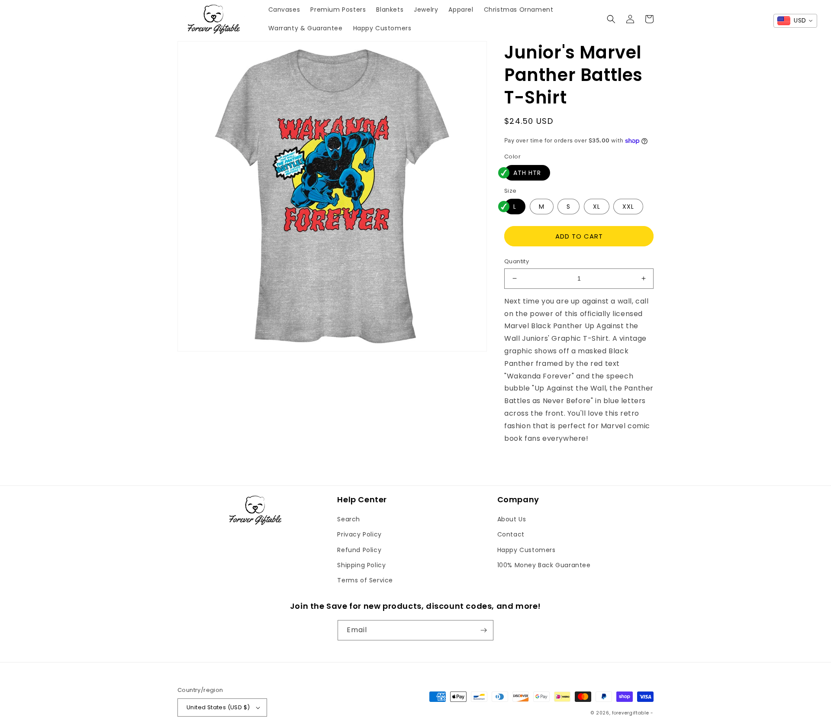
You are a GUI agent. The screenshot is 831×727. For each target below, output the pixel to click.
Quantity (516, 261)
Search (348, 519)
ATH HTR (527, 172)
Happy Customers (526, 550)
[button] (611, 19)
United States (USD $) (218, 707)
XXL (628, 206)
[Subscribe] (483, 630)
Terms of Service (365, 580)
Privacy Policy (359, 534)
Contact (511, 534)
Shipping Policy (361, 565)
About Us (511, 519)
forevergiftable (630, 713)
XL (596, 206)
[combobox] (795, 21)
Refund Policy (359, 550)
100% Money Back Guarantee (544, 565)
